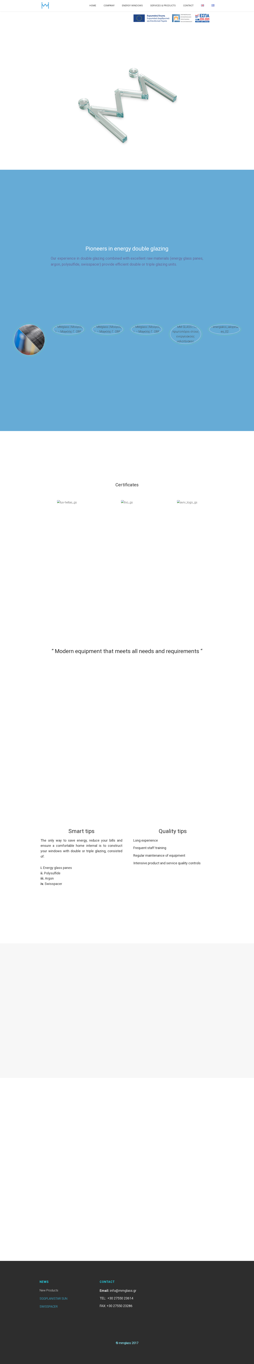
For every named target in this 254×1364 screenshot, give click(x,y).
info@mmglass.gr (123, 1291)
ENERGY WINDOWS (132, 5)
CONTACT (188, 5)
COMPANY (109, 5)
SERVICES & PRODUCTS (163, 5)
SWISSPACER (49, 1306)
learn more (43, 1026)
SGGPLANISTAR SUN (53, 1298)
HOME (92, 5)
